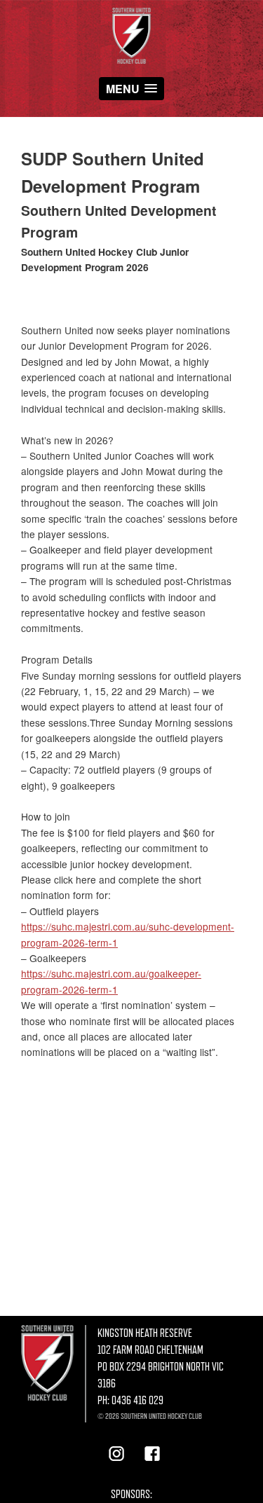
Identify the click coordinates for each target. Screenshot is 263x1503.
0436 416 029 (137, 1400)
